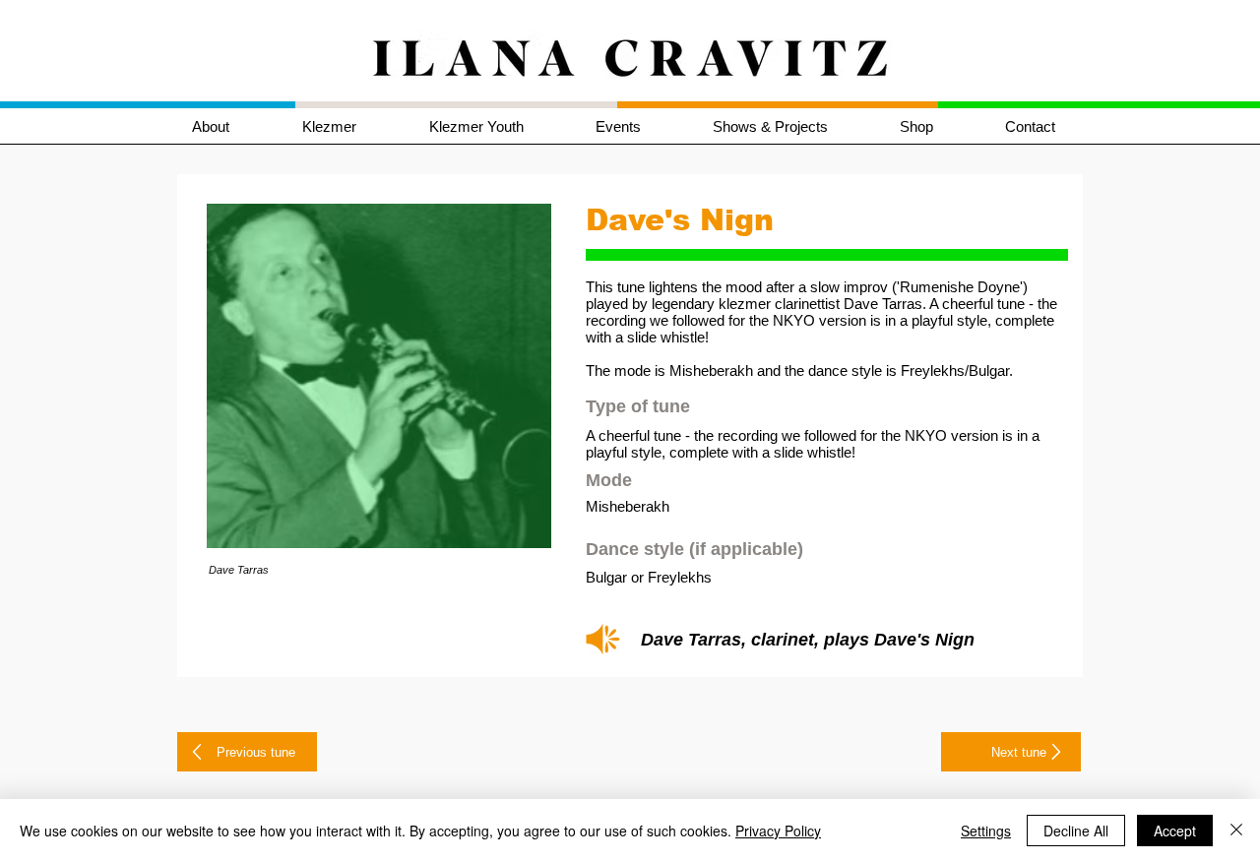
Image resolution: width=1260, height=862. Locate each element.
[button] (350, 126)
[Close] (1236, 830)
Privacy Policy (778, 830)
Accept (1175, 830)
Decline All (1075, 830)
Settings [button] (986, 830)
